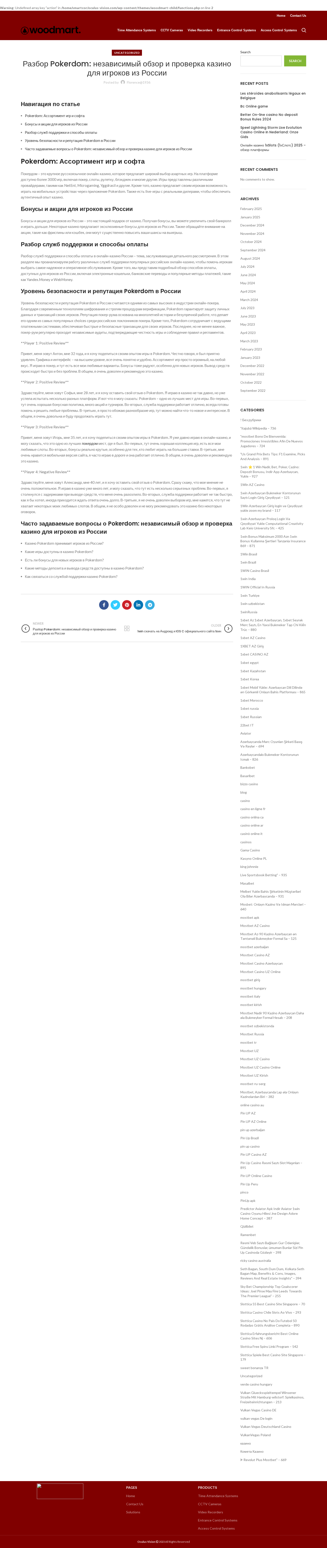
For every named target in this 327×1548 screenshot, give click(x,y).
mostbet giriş (250, 980)
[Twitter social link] (115, 605)
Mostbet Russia (252, 1034)
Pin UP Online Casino (256, 1176)
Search (245, 52)
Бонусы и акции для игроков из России (56, 124)
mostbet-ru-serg (252, 1084)
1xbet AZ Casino (252, 638)
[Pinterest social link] (127, 605)
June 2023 (248, 316)
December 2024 (252, 225)
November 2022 (252, 374)
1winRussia (248, 612)
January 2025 (250, 217)
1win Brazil (248, 562)
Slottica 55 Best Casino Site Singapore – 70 (272, 1304)
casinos (246, 842)
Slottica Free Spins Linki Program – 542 (269, 1346)
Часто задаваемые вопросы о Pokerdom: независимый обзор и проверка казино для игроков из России (108, 149)
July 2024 (247, 266)
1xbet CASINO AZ (254, 654)
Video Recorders (210, 1512)
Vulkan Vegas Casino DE (258, 1410)
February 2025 (251, 209)
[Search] (304, 30)
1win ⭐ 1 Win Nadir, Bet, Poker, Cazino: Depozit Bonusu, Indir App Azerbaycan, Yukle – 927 (269, 471)
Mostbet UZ (249, 1051)
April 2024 (248, 291)
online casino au (252, 1105)
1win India (248, 579)
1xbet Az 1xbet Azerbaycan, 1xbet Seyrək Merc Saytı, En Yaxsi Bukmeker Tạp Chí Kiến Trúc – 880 (273, 624)
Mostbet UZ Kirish (254, 1075)
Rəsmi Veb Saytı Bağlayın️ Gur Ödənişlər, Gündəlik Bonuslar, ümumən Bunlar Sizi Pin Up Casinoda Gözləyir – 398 (271, 1247)
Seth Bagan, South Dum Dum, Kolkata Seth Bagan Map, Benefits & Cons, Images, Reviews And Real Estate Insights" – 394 (272, 1273)
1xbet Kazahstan (253, 671)
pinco (244, 1192)
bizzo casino (249, 784)
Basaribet (247, 776)
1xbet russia (249, 708)
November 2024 (252, 233)
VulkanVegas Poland (255, 1435)
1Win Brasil (248, 554)
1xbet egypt (249, 663)
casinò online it (251, 834)
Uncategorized (127, 52)
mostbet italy (250, 996)
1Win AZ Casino (252, 485)
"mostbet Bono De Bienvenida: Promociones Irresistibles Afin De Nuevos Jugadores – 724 (271, 441)
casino (245, 801)
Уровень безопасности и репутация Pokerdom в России (70, 140)
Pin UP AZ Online (253, 1121)
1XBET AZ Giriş (252, 646)
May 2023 (247, 324)
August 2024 (250, 258)
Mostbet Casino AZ (255, 955)
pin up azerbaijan (252, 1130)
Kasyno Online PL (253, 858)
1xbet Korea (249, 679)
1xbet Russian (251, 717)
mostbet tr (248, 1042)
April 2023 (248, 333)
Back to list (127, 628)
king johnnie (249, 867)
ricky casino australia (255, 1260)
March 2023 (249, 341)
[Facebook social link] (104, 605)
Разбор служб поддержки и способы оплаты (61, 132)
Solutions (133, 1512)
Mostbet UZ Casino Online (260, 1067)
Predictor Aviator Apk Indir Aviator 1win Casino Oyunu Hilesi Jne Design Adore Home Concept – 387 (270, 1213)
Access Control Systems (216, 1528)
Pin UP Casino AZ (253, 1154)
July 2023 (247, 308)
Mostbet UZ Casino (255, 1059)
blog (243, 792)
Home (130, 1496)
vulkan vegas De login (256, 1418)
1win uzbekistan (252, 604)
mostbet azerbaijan (254, 947)
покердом (90, 443)
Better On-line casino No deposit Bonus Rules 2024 (269, 117)
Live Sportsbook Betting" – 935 (263, 875)
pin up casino (250, 1146)
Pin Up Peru (249, 1184)
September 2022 (252, 390)
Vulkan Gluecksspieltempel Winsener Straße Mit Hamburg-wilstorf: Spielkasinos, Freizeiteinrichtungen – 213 (272, 1397)
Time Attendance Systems (218, 1496)
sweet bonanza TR (254, 1368)
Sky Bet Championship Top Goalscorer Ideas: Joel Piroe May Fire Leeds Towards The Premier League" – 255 (271, 1291)
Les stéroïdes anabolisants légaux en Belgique (273, 96)
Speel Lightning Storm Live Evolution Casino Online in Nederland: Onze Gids (271, 132)
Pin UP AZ (248, 1113)
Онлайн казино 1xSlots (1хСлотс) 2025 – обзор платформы (273, 147)
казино (245, 1443)
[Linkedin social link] (138, 605)
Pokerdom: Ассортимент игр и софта (55, 115)
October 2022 (251, 382)
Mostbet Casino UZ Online (260, 972)
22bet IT (247, 725)
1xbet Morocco (251, 700)
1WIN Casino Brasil (254, 571)
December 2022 (252, 366)
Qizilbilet (247, 1226)
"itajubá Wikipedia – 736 (258, 428)
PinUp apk (247, 1201)
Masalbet (247, 883)
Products (207, 1487)
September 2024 (252, 250)
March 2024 (249, 300)
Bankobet (247, 767)
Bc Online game (254, 106)
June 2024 (248, 275)
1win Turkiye (249, 595)
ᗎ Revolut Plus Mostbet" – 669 (263, 1460)
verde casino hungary (256, 1384)
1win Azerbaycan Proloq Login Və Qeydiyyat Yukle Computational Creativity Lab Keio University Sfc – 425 (271, 523)
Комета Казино (252, 1451)
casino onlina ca (252, 817)
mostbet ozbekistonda (257, 1026)
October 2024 (251, 242)
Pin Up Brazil (249, 1138)
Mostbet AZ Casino (255, 926)
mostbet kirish (251, 1005)
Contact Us (134, 1504)
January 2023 (250, 357)
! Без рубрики (250, 420)
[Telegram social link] (150, 605)
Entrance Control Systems (217, 1520)
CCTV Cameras (209, 1504)
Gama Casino (250, 850)
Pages (131, 1487)
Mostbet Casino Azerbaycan (261, 963)
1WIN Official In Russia (257, 587)
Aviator (245, 733)
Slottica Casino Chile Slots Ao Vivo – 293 (270, 1312)
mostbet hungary (253, 988)
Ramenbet (248, 1235)
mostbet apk (249, 917)
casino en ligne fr (252, 809)
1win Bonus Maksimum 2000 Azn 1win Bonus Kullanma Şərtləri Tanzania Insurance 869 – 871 (273, 541)
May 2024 (247, 283)
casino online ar (251, 825)
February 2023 (251, 349)
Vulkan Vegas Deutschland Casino (265, 1426)
